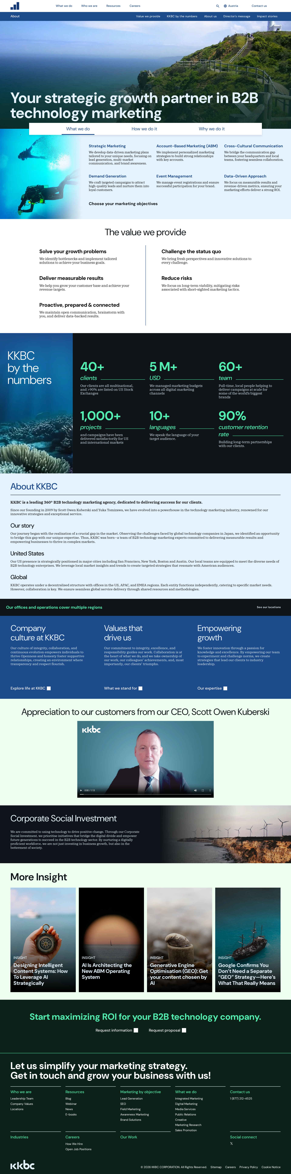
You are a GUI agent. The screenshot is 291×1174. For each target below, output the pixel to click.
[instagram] (250, 1144)
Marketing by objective (140, 1091)
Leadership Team (21, 1098)
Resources (74, 1091)
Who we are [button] (89, 6)
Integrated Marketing (189, 1098)
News (69, 1109)
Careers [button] (135, 6)
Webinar (71, 1104)
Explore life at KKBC (28, 688)
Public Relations (185, 1114)
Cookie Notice (271, 1167)
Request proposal (164, 1030)
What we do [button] (64, 6)
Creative (181, 1120)
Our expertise (209, 688)
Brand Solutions (130, 1120)
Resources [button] (113, 6)
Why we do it (212, 129)
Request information (114, 1030)
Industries (19, 1137)
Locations (16, 1109)
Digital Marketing (186, 1104)
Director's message (236, 16)
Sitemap (216, 1167)
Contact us (259, 6)
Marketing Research (188, 1125)
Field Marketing (130, 1109)
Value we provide (148, 16)
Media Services (185, 1109)
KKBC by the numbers (182, 16)
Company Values (21, 1104)
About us (210, 16)
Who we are (21, 1091)
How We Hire (74, 1144)
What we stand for (120, 688)
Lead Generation (131, 1098)
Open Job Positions (78, 1149)
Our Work (128, 1137)
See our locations (269, 607)
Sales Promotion (186, 1130)
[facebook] (238, 1144)
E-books (71, 1114)
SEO (123, 1104)
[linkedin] (244, 1144)
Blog (68, 1098)
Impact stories (267, 16)
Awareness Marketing (134, 1114)
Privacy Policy (248, 1167)
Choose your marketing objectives (124, 203)
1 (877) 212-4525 (241, 1098)
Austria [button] (233, 6)
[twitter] (231, 1144)
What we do (78, 129)
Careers (72, 1137)
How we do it (144, 129)
